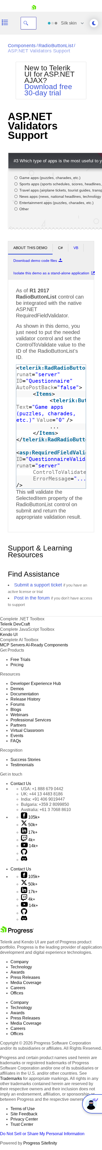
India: (43, 799)
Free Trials (20, 659)
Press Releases (25, 977)
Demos (17, 689)
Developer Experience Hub (35, 683)
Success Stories (25, 759)
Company (19, 962)
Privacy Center (24, 1119)
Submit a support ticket (38, 585)
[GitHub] (24, 853)
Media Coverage (25, 982)
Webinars (19, 715)
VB (75, 248)
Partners (18, 725)
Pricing (17, 665)
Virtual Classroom (27, 730)
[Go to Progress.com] (17, 932)
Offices (16, 993)
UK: (42, 794)
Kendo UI (9, 634)
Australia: (46, 809)
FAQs (15, 741)
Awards (17, 972)
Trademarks (11, 1078)
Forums (17, 704)
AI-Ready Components (47, 645)
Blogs (15, 709)
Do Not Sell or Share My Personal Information (42, 1134)
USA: (42, 789)
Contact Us (20, 783)
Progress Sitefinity (40, 1143)
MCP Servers (12, 645)
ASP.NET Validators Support (39, 50)
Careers (17, 988)
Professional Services (30, 720)
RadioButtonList (55, 45)
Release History (25, 699)
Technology (21, 967)
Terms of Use (22, 1108)
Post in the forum (32, 598)
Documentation (24, 694)
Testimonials (22, 765)
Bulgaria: (45, 804)
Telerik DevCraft (15, 624)
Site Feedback (23, 1114)
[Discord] (24, 859)
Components (22, 45)
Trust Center (21, 1124)
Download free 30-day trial (48, 90)
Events (16, 735)
